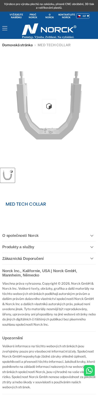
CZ (84, 16)
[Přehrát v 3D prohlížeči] (49, 106)
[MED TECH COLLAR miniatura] (7, 175)
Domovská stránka (17, 45)
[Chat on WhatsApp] (89, 371)
